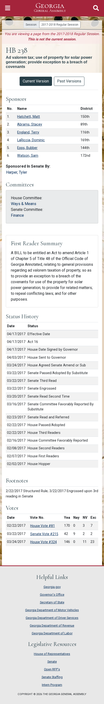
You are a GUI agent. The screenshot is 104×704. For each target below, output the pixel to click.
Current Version (36, 81)
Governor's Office (52, 594)
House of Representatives (52, 654)
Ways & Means (23, 203)
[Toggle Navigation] (7, 8)
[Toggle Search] (96, 8)
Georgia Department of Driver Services (52, 618)
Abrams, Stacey (29, 124)
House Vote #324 (43, 542)
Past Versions (69, 81)
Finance (17, 215)
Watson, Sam (27, 156)
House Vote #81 (42, 526)
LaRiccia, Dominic (31, 140)
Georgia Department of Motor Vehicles (52, 610)
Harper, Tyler (16, 172)
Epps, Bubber (27, 148)
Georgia (50, 7)
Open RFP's (52, 669)
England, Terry (28, 132)
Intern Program (52, 685)
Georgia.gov (52, 587)
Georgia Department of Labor (52, 633)
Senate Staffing (52, 677)
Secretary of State (52, 602)
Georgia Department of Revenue (52, 625)
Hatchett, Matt (28, 117)
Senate (52, 661)
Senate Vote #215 (44, 534)
